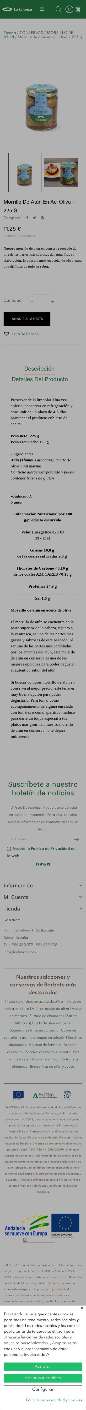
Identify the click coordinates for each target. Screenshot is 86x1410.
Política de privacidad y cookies (54, 1400)
